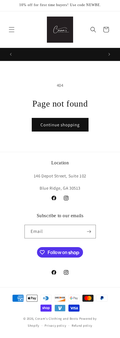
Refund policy (82, 325)
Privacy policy (55, 325)
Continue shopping (60, 124)
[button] (11, 29)
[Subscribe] (89, 231)
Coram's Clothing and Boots (56, 319)
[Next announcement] (109, 54)
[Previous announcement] (10, 54)
